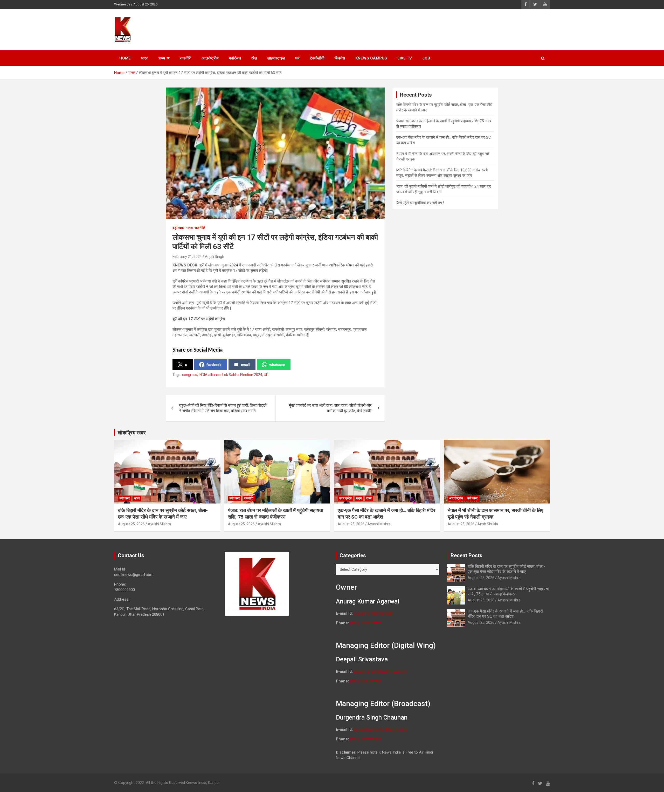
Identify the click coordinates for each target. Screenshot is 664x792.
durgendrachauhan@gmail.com (380, 729)
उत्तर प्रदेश (345, 498)
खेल (254, 58)
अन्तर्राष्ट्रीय (210, 58)
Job (426, 58)
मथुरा (359, 498)
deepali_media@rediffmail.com (380, 671)
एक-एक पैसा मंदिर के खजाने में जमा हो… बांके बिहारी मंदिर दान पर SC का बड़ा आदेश (505, 614)
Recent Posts (466, 555)
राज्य (161, 58)
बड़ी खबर (178, 228)
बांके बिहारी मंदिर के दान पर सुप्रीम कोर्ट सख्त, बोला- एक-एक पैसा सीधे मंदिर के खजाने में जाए (163, 513)
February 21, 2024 (187, 256)
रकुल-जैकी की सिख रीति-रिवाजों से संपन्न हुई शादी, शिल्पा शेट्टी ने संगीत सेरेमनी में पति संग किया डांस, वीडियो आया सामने (222, 408)
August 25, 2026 (131, 524)
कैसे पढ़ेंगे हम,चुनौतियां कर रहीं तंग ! (420, 202)
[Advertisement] (451, 29)
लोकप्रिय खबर (132, 432)
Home (125, 58)
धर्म (297, 58)
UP (266, 375)
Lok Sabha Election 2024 (242, 375)
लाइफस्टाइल (276, 58)
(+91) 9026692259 (365, 681)
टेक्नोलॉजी (317, 58)
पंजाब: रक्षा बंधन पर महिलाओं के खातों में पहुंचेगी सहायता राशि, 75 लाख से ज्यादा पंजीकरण (275, 513)
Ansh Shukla (488, 524)
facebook (214, 364)
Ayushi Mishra (159, 524)
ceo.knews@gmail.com (373, 613)
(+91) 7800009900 (365, 623)
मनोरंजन (235, 58)
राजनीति (185, 58)
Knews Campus (371, 58)
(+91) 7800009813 (365, 739)
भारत (144, 58)
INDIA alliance (210, 375)
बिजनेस (340, 58)
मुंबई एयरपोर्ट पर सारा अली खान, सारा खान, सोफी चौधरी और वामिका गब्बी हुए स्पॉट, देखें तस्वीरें (330, 408)
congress (189, 375)
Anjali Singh (214, 256)
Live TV (404, 58)
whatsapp (277, 364)
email (245, 364)
